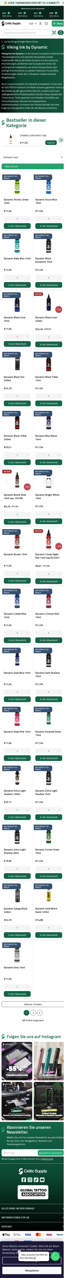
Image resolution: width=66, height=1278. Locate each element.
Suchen (61, 32)
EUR (31, 23)
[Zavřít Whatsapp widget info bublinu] (19, 1252)
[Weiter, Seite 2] (33, 1013)
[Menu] (58, 23)
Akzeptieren (32, 1270)
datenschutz (47, 1158)
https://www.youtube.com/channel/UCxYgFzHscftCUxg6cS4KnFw (42, 1179)
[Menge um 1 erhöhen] (28, 219)
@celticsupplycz (36, 1179)
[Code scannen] (54, 32)
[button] (55, 1256)
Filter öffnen (11, 166)
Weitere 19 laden (33, 1004)
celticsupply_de (30, 1179)
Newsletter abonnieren (51, 1153)
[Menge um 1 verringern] (7, 219)
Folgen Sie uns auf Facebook (23, 1179)
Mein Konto (40, 23)
